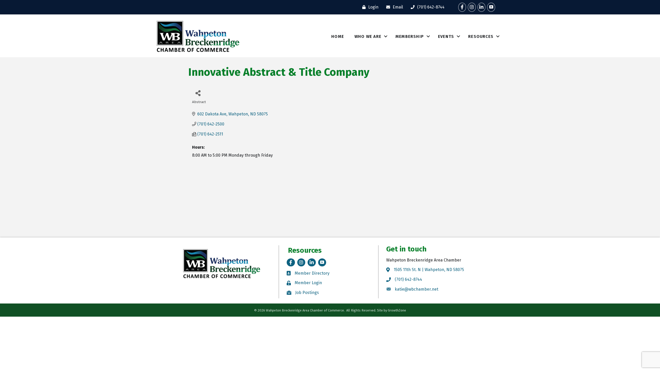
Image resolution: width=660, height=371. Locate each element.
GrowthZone (397, 310)
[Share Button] (198, 93)
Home (337, 36)
